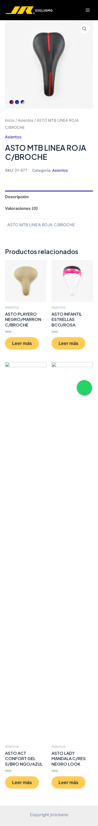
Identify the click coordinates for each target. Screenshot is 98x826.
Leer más (22, 343)
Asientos (25, 120)
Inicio (10, 120)
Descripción (17, 196)
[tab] (49, 197)
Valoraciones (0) (21, 208)
